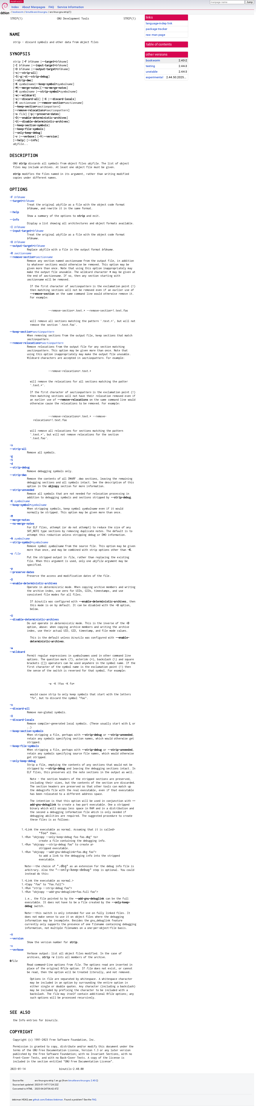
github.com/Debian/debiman (48, 1099)
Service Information (70, 7)
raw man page (155, 35)
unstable (151, 71)
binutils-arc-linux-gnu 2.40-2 (82, 1080)
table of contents (159, 44)
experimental (154, 77)
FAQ (51, 7)
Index (15, 7)
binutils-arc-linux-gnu (36, 12)
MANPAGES (17, 1)
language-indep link (159, 23)
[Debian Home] (5, 7)
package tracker (156, 29)
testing (150, 66)
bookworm (18, 12)
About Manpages (33, 7)
